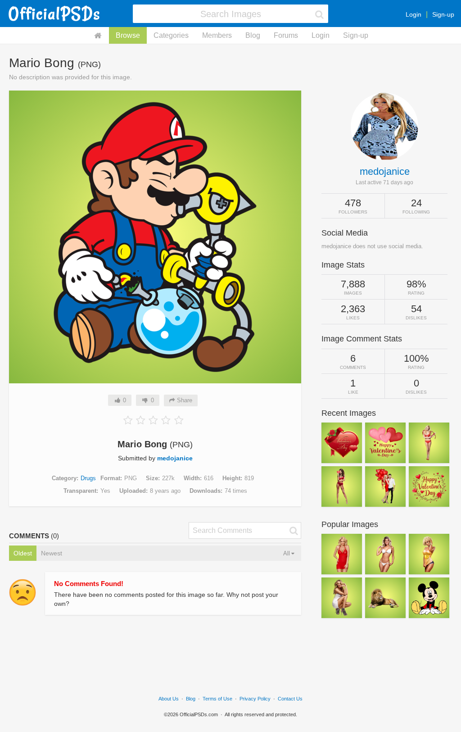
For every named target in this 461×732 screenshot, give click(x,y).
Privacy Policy (255, 698)
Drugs (88, 478)
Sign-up (443, 14)
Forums (286, 35)
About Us (168, 698)
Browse (128, 35)
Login (413, 14)
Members (217, 35)
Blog (252, 35)
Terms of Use (217, 698)
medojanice (175, 458)
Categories (171, 35)
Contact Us (290, 698)
